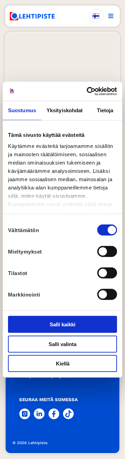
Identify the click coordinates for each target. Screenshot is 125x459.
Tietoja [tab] (105, 110)
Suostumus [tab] (22, 110)
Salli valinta (62, 344)
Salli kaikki (62, 324)
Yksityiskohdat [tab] (65, 110)
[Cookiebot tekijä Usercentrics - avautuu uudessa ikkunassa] (88, 91)
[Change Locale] (96, 16)
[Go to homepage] (32, 16)
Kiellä (62, 364)
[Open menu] (111, 16)
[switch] (107, 251)
